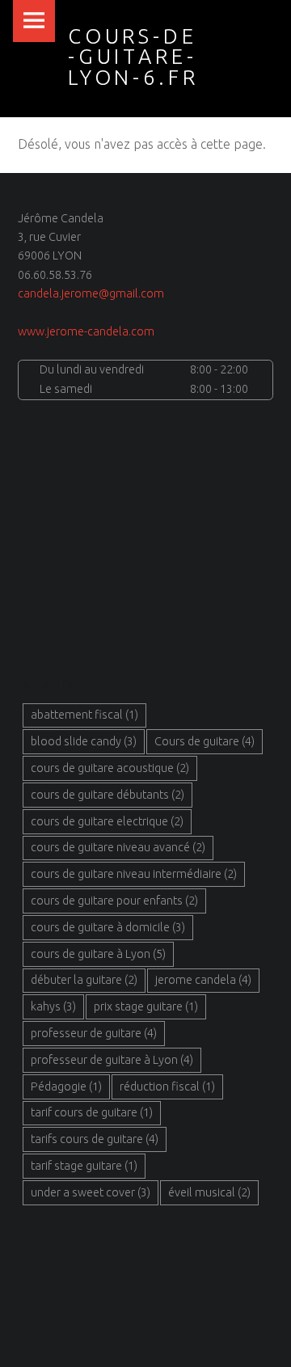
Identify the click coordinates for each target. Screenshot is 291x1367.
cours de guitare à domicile (108, 927)
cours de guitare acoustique (110, 768)
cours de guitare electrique (107, 821)
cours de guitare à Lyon (98, 953)
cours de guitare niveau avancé (118, 847)
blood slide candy (84, 741)
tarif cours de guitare (92, 1112)
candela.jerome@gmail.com (91, 293)
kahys (53, 1006)
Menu (34, 21)
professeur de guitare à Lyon (112, 1059)
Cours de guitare (204, 741)
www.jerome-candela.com (86, 331)
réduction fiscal (167, 1086)
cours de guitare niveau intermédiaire (134, 873)
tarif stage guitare (84, 1165)
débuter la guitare (84, 979)
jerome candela (203, 979)
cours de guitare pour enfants (114, 900)
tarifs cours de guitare (94, 1139)
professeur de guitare (94, 1033)
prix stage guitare (146, 1006)
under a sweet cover (90, 1192)
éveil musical (209, 1192)
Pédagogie (66, 1086)
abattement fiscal (84, 714)
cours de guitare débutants (107, 794)
